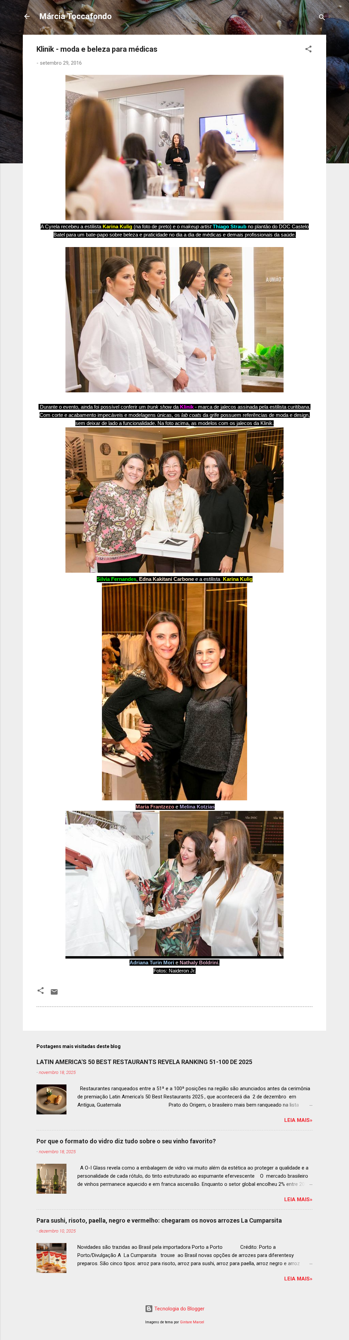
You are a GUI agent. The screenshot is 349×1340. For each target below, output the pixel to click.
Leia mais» (298, 1120)
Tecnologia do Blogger (178, 1309)
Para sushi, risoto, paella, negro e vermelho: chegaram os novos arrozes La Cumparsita (159, 1220)
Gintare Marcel (192, 1322)
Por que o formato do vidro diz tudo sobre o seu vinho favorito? (126, 1141)
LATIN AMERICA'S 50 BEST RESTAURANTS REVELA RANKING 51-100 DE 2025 (144, 1061)
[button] (308, 50)
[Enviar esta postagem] (54, 994)
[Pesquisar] (322, 18)
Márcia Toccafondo (75, 16)
